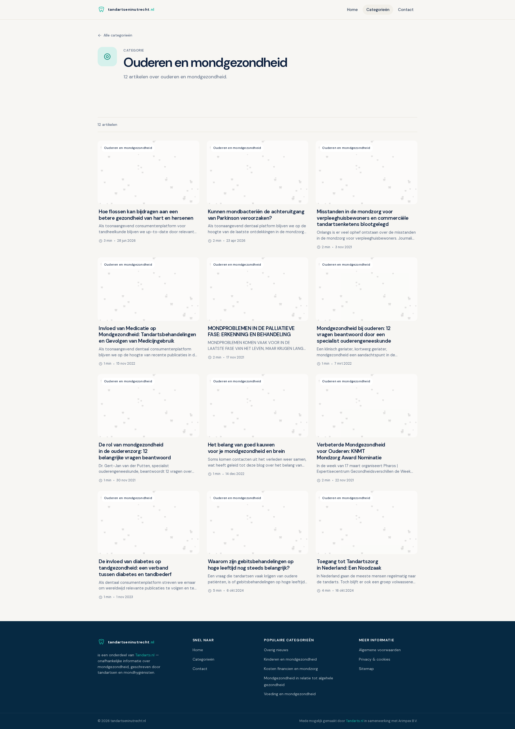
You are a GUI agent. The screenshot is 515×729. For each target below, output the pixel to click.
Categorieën (377, 9)
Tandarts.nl (144, 655)
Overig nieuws (276, 649)
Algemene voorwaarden (380, 649)
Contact (406, 9)
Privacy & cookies (374, 659)
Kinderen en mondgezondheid (290, 659)
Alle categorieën (118, 35)
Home (352, 9)
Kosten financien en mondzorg (291, 668)
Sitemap (366, 668)
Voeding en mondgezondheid (290, 693)
